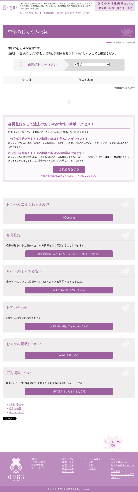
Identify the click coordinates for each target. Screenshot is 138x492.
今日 (91, 462)
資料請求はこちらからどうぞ (69, 391)
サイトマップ (16, 412)
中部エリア (68, 465)
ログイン (115, 459)
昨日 (91, 465)
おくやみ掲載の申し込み (122, 467)
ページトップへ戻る (113, 444)
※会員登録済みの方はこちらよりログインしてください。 (69, 175)
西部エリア (68, 462)
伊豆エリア (68, 471)
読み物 (60, 13)
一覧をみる (69, 217)
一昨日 (92, 468)
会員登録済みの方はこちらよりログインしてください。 (69, 253)
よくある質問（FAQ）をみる (69, 289)
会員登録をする (69, 169)
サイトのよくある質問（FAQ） (122, 476)
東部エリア (68, 468)
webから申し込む (69, 355)
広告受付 (69, 13)
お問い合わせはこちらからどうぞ (69, 326)
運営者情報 (15, 408)
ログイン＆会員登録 (44, 13)
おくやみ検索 (26, 13)
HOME (109, 42)
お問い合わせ (82, 13)
